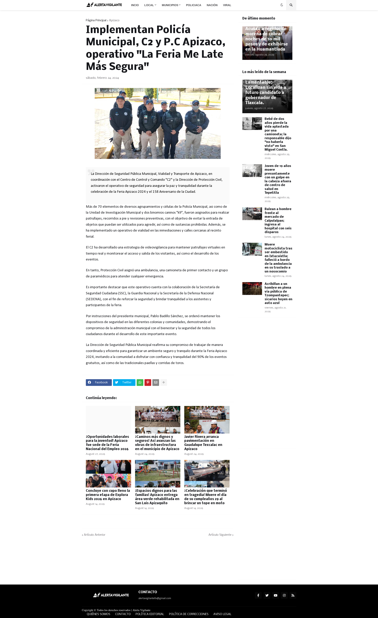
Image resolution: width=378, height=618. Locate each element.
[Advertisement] (267, 385)
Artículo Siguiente (220, 534)
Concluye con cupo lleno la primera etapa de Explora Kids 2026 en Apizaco (108, 495)
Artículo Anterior (94, 534)
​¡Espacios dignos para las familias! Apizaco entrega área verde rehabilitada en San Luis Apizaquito (157, 497)
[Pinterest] (148, 382)
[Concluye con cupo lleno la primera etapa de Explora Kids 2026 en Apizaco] (108, 473)
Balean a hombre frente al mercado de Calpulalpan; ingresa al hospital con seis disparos (278, 221)
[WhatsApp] (140, 382)
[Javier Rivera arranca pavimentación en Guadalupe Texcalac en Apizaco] (207, 420)
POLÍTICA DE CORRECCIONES (188, 614)
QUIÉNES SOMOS (98, 614)
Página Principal (96, 20)
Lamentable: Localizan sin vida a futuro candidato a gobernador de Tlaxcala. (265, 92)
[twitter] (267, 595)
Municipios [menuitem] (170, 5)
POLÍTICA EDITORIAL (150, 614)
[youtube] (275, 595)
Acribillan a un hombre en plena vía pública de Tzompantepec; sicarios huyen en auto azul (278, 293)
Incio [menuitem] (135, 5)
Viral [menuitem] (227, 5)
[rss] (293, 595)
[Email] (155, 382)
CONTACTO (123, 614)
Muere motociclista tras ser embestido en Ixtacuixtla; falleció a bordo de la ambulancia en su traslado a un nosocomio (278, 258)
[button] (281, 5)
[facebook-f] (258, 595)
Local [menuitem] (149, 5)
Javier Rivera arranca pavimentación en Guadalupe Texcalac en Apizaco (203, 443)
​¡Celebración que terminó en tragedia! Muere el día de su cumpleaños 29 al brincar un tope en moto (205, 497)
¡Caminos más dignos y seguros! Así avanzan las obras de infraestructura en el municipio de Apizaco (157, 443)
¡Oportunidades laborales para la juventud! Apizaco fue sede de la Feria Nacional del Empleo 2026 (107, 443)
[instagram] (284, 595)
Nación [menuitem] (212, 5)
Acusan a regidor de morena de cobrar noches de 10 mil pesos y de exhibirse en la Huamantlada (266, 39)
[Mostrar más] (163, 382)
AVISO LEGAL (222, 614)
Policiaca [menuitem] (193, 5)
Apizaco (114, 20)
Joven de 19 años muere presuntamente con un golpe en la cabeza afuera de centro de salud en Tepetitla (278, 179)
